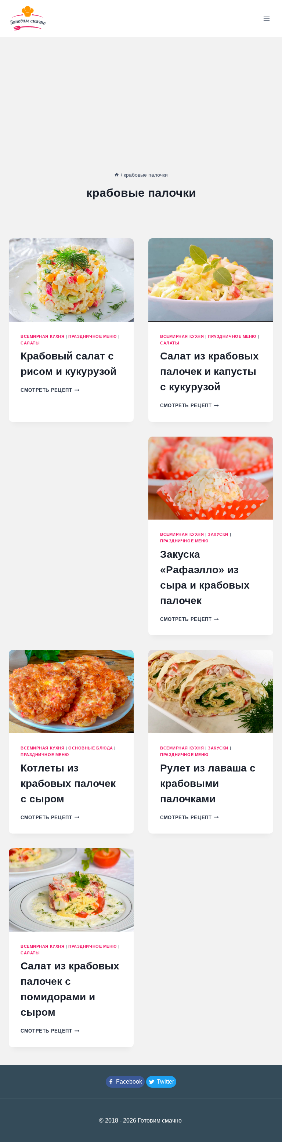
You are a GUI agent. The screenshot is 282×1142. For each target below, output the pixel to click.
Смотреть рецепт (50, 390)
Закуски (218, 534)
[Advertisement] (141, 92)
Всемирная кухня (42, 336)
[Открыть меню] (266, 18)
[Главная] (116, 175)
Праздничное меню (92, 336)
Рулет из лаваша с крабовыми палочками (208, 783)
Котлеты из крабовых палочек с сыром (68, 783)
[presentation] (71, 280)
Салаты (30, 343)
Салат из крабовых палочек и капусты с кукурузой (209, 371)
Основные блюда (90, 748)
